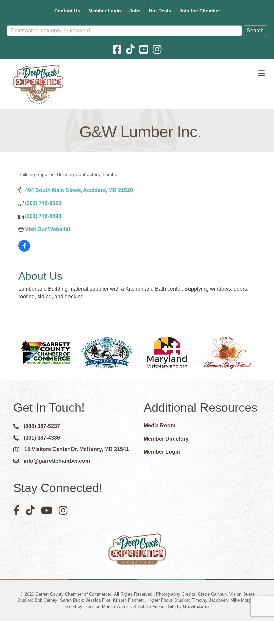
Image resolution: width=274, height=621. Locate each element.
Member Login (104, 10)
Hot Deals (160, 10)
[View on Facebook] (24, 250)
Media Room (159, 425)
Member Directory (166, 439)
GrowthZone (196, 606)
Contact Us (67, 10)
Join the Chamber (199, 10)
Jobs (135, 10)
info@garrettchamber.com (57, 461)
